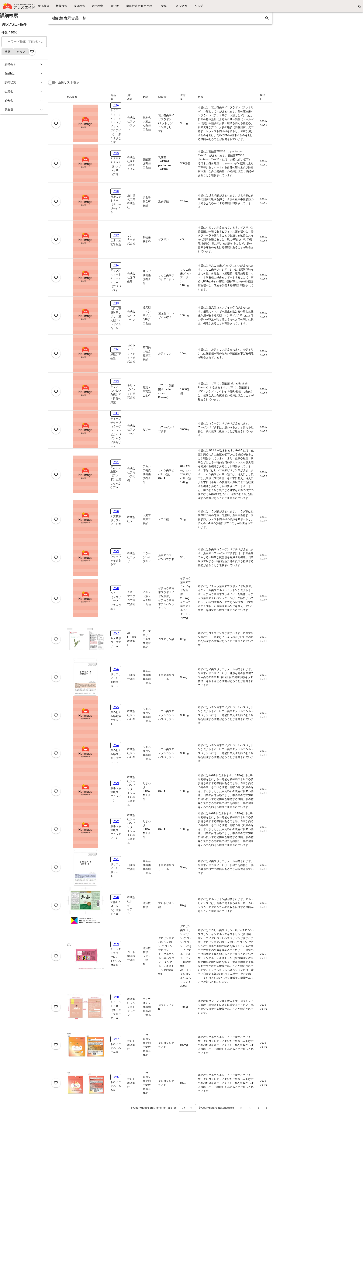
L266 (116, 1076)
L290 (116, 105)
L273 (116, 783)
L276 (116, 669)
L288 (116, 191)
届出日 (9, 109)
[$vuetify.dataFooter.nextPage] (258, 1108)
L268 (116, 996)
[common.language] (359, 6)
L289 (116, 153)
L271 (116, 859)
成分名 (9, 100)
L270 (116, 897)
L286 (116, 265)
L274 (116, 745)
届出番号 (10, 64)
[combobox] (187, 1108)
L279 (116, 551)
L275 (116, 707)
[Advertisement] (161, 50)
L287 (116, 235)
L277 (116, 633)
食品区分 (10, 73)
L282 (116, 413)
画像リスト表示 (68, 82)
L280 (116, 511)
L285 (116, 303)
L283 (116, 381)
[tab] (44, 6)
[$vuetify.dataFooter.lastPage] (267, 1108)
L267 (116, 1038)
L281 (116, 462)
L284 (116, 349)
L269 (116, 944)
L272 (116, 821)
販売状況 (10, 82)
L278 (116, 588)
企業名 (9, 91)
